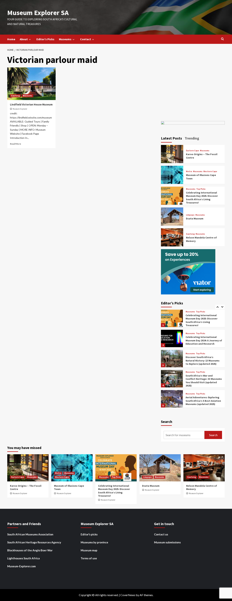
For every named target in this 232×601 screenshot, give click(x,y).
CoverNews (127, 595)
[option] (193, 320)
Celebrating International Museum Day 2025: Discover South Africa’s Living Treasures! (202, 197)
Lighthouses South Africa (23, 558)
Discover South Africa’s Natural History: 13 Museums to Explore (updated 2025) (202, 340)
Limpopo (190, 215)
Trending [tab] (192, 138)
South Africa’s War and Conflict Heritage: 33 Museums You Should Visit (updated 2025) (204, 360)
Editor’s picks (89, 534)
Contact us (161, 534)
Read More (15, 143)
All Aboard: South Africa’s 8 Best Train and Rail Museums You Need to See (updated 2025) (203, 400)
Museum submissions (167, 542)
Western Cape (210, 171)
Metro (189, 171)
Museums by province (94, 542)
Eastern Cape (192, 151)
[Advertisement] (193, 85)
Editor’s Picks (45, 39)
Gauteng (15, 95)
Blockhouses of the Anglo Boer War (30, 550)
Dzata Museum (194, 218)
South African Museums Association (30, 534)
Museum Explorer (20, 109)
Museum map (89, 550)
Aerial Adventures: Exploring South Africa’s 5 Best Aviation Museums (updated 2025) (203, 380)
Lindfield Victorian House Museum (31, 104)
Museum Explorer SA (38, 12)
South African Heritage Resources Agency (34, 542)
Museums (65, 39)
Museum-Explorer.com (21, 566)
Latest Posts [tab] (171, 138)
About (24, 39)
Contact (85, 39)
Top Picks (201, 189)
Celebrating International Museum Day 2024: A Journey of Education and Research (204, 320)
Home (11, 39)
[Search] (222, 39)
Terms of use (89, 558)
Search (166, 421)
